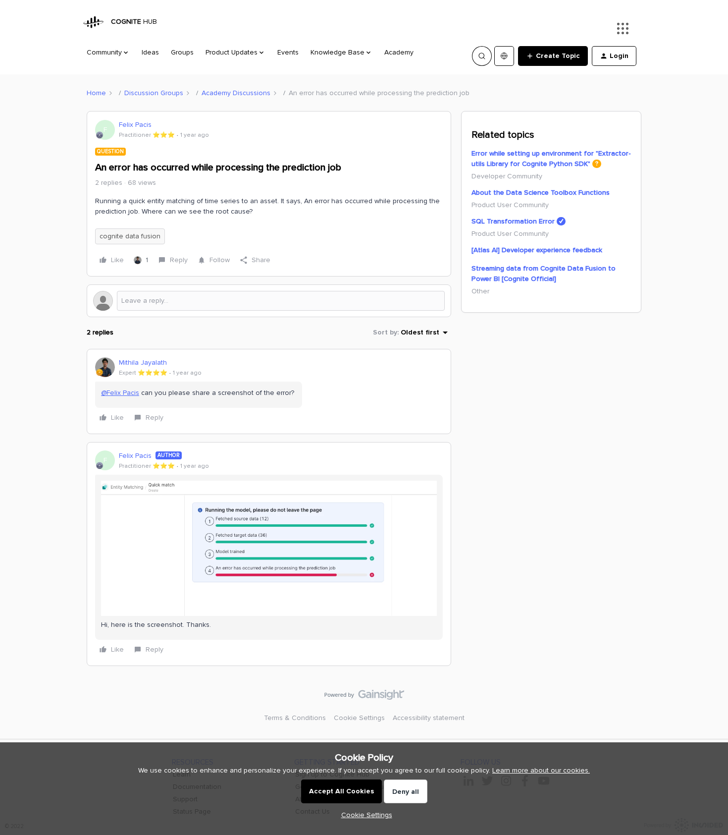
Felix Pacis (135, 124)
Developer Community (506, 176)
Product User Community (510, 205)
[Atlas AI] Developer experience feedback (536, 250)
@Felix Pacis (120, 393)
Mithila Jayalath (143, 362)
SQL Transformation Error (513, 221)
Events (288, 52)
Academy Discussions (236, 93)
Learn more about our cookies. (541, 770)
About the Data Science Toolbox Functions (540, 192)
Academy (399, 52)
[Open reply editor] (269, 301)
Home (96, 93)
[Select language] (504, 56)
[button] (553, 56)
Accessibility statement (429, 718)
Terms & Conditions (295, 718)
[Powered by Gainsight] (364, 697)
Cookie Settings (359, 718)
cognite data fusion (130, 236)
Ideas (150, 52)
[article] (269, 391)
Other (480, 291)
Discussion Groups (153, 93)
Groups (182, 52)
